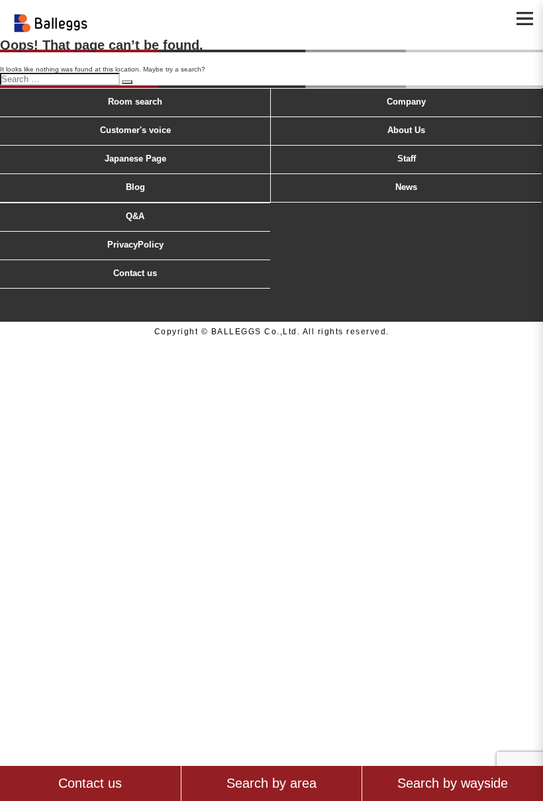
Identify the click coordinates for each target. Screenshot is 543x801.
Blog (135, 187)
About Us (406, 130)
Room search (135, 102)
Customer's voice (135, 130)
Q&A (135, 216)
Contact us (135, 273)
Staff (406, 159)
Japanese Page (135, 159)
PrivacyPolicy (135, 245)
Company (406, 102)
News (406, 187)
